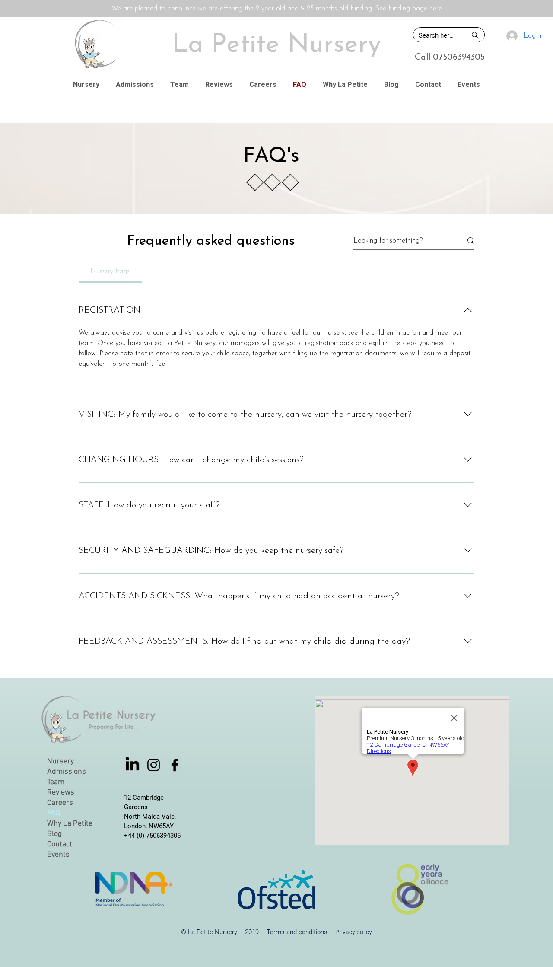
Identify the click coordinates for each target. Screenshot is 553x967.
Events (58, 854)
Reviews (60, 792)
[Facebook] (174, 764)
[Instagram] (153, 764)
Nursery (60, 761)
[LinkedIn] (132, 764)
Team (55, 782)
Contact (59, 844)
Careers (60, 802)
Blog (54, 834)
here (435, 8)
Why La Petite (69, 823)
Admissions (66, 771)
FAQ (53, 813)
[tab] (110, 271)
